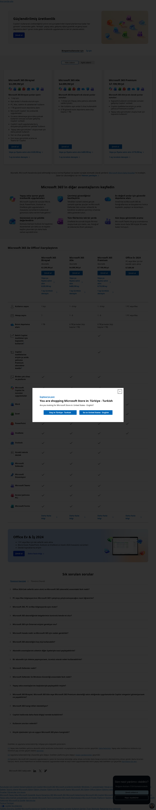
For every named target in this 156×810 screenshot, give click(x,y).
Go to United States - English (96, 412)
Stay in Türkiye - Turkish (60, 412)
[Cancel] (120, 391)
